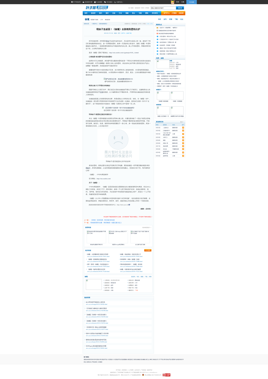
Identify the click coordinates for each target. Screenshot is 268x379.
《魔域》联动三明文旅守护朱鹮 (167, 48)
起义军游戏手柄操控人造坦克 (95, 302)
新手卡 (123, 33)
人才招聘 (130, 370)
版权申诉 (149, 370)
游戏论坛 (89, 362)
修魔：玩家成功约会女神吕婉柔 (130, 269)
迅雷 (112, 288)
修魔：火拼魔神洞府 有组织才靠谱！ (167, 76)
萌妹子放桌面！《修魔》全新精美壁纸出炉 (169, 73)
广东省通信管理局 (135, 375)
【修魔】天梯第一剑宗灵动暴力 (96, 314)
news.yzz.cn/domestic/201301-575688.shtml (131, 261)
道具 (136, 285)
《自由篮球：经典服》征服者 (167, 45)
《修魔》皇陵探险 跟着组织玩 (97, 259)
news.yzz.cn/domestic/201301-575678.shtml (98, 266)
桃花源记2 (130, 359)
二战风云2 (166, 127)
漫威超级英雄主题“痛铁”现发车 (167, 30)
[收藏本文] (127, 23)
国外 (107, 13)
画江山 (147, 359)
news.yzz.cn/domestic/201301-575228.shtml (98, 271)
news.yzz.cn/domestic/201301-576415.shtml (98, 256)
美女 (133, 13)
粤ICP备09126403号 (103, 375)
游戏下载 (128, 33)
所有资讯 (155, 13)
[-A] (148, 23)
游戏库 (93, 13)
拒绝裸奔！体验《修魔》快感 (129, 259)
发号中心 (167, 13)
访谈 (113, 13)
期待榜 (181, 13)
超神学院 (165, 156)
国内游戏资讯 (103, 23)
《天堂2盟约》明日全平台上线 (167, 36)
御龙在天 (155, 359)
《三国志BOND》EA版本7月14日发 (168, 39)
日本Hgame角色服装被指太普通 (96, 346)
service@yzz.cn (153, 372)
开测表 (174, 13)
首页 (85, 13)
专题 (140, 13)
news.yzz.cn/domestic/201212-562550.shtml (97, 323)
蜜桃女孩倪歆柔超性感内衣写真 (96, 340)
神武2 (151, 359)
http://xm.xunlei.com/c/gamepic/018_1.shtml (124, 52)
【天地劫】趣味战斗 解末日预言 (96, 308)
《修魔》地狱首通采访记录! (96, 269)
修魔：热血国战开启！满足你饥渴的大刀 (168, 78)
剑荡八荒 (165, 143)
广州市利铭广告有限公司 (124, 372)
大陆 (112, 290)
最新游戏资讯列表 (89, 359)
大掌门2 (165, 137)
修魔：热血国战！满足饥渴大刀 (130, 254)
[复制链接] (134, 23)
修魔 (87, 19)
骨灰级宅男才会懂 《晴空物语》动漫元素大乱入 (106, 222)
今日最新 (147, 250)
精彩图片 (147, 227)
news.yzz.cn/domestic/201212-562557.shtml (97, 329)
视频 (127, 13)
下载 (176, 19)
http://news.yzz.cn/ (122, 205)
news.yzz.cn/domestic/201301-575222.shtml (131, 271)
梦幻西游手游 (103, 359)
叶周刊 (142, 8)
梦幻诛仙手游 (167, 359)
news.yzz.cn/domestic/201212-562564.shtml (97, 335)
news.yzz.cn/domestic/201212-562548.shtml (97, 310)
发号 (165, 19)
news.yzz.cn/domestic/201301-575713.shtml (98, 261)
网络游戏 (137, 280)
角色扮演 (107, 19)
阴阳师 (173, 359)
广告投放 (143, 370)
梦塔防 (147, 8)
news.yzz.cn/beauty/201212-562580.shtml (96, 342)
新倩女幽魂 (137, 359)
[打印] (140, 23)
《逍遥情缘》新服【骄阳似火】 (167, 51)
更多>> (182, 122)
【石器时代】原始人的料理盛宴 (96, 327)
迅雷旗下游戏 (94, 19)
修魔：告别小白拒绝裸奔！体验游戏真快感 (169, 83)
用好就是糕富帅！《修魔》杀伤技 (131, 264)
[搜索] (180, 8)
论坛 (181, 19)
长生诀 (165, 149)
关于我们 (118, 370)
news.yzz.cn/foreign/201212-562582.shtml (96, 304)
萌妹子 (88, 168)
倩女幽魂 (142, 359)
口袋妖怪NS (166, 130)
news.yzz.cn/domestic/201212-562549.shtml (97, 317)
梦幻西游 (96, 359)
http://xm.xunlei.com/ (104, 178)
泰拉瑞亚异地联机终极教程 (166, 33)
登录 (177, 2)
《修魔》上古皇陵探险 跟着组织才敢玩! (168, 81)
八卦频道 (99, 362)
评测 (170, 19)
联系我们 (124, 370)
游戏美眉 (137, 8)
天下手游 (161, 359)
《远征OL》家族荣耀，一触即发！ (168, 27)
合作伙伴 (137, 370)
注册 (182, 2)
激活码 (133, 276)
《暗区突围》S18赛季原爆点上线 (168, 54)
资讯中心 (94, 23)
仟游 (136, 288)
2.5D (101, 19)
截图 (142, 276)
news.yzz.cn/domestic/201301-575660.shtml (131, 266)
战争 (112, 285)
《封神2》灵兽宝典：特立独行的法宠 (102, 220)
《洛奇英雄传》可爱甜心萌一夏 (167, 42)
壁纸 (146, 13)
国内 (100, 13)
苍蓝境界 (165, 146)
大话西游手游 (117, 359)
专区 (159, 19)
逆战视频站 (124, 359)
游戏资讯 (110, 205)
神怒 (164, 140)
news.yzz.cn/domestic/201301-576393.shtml (131, 256)
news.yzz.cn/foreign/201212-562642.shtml (96, 348)
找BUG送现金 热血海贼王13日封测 (97, 333)
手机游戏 (94, 362)
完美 (101, 92)
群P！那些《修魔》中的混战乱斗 (98, 264)
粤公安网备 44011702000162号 (153, 375)
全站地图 (191, 2)
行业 (120, 13)
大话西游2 (110, 359)
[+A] (151, 23)
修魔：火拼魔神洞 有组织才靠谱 (97, 254)
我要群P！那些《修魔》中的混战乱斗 (167, 86)
